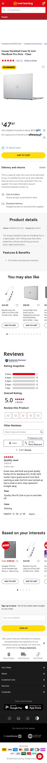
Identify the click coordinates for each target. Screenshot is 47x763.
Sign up (24, 628)
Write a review (30, 60)
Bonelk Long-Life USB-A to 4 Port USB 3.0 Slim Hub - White (10, 312)
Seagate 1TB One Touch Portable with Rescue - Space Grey (10, 568)
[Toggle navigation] (3, 3)
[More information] (44, 130)
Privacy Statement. (27, 647)
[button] (39, 756)
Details (42, 167)
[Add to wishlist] (43, 67)
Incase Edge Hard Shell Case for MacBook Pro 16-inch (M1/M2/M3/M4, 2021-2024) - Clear (31, 315)
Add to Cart (23, 155)
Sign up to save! (9, 606)
